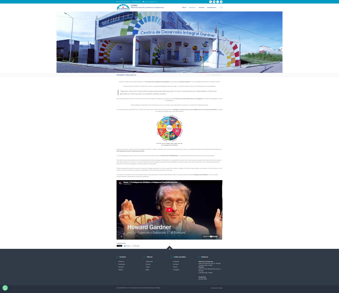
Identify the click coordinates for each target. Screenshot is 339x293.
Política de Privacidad (216, 288)
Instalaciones (211, 7)
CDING (134, 5)
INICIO (184, 7)
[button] (5, 288)
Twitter (175, 267)
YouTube (175, 264)
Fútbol (148, 267)
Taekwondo (149, 261)
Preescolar (121, 264)
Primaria (121, 267)
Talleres (120, 270)
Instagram (176, 270)
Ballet (147, 270)
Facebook (176, 261)
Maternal (121, 261)
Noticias (201, 7)
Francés (148, 264)
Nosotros (192, 7)
